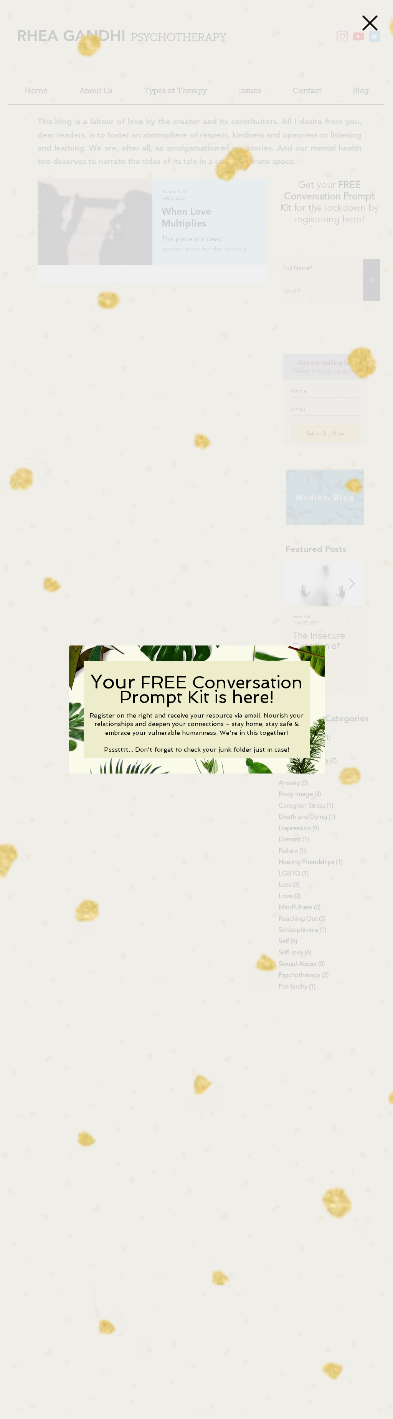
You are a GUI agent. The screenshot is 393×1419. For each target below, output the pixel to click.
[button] (370, 23)
